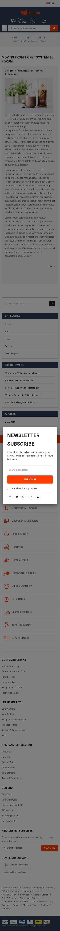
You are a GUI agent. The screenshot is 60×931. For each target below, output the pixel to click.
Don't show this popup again (24, 488)
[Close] (57, 427)
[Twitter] (17, 497)
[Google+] (24, 497)
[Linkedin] (31, 497)
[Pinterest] (38, 497)
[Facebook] (10, 497)
